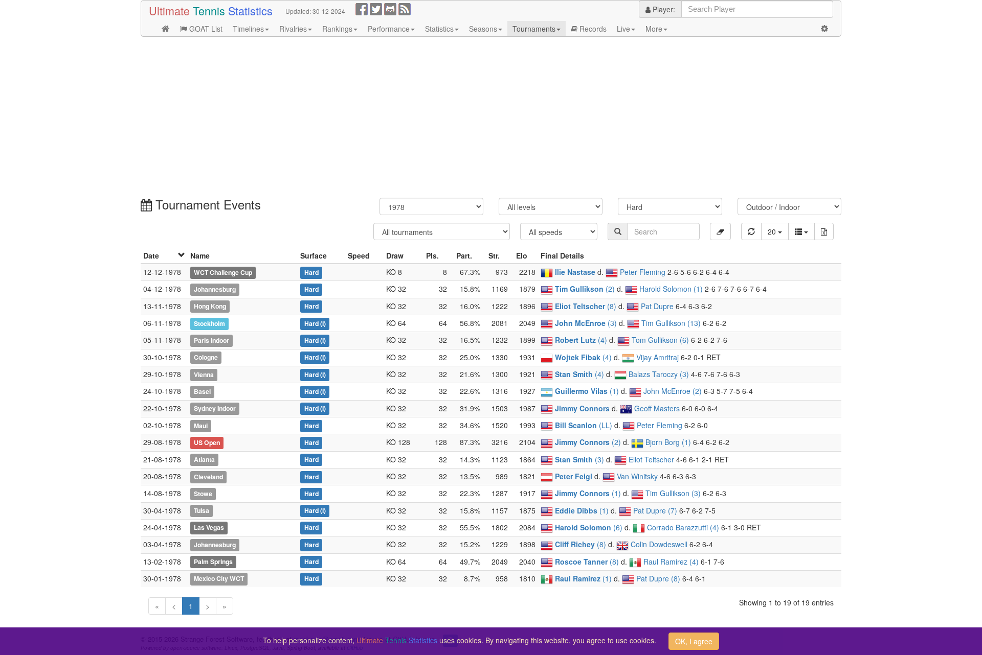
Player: (663, 9)
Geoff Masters (657, 408)
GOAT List (204, 29)
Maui (201, 425)
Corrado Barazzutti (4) (683, 527)
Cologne (206, 357)
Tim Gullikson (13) (671, 323)
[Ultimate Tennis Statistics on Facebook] (361, 8)
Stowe (203, 493)
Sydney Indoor (215, 408)
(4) (581, 340)
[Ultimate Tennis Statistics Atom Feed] (404, 8)
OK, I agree (693, 641)
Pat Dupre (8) (658, 578)
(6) (588, 527)
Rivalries (293, 29)
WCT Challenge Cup (223, 272)
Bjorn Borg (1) (668, 442)
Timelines (248, 29)
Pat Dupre (657, 306)
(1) (587, 391)
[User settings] (824, 28)
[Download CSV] (824, 231)
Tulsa (201, 511)
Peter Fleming (642, 272)
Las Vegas (209, 527)
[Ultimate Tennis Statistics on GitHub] (390, 8)
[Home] (166, 28)
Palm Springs (213, 562)
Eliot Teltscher (651, 459)
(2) (585, 289)
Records (592, 29)
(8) (585, 306)
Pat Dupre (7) (655, 510)
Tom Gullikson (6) (660, 340)
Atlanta (204, 459)
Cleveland (208, 476)
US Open (207, 442)
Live (623, 29)
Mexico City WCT (219, 578)
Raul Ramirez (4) (671, 561)
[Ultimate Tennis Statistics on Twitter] (376, 8)
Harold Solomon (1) (671, 289)
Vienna (204, 374)
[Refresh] (751, 231)
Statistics (439, 29)
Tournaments (533, 29)
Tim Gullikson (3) (673, 493)
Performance (389, 29)
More (653, 29)
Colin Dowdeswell (659, 544)
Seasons (483, 29)
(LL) (583, 425)
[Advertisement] (447, 118)
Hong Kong (210, 306)
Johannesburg (215, 289)
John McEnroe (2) (672, 391)
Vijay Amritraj (657, 357)
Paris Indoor (211, 340)
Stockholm (209, 323)
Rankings (337, 29)
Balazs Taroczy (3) (659, 374)
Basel (202, 391)
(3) (586, 323)
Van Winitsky (637, 476)
